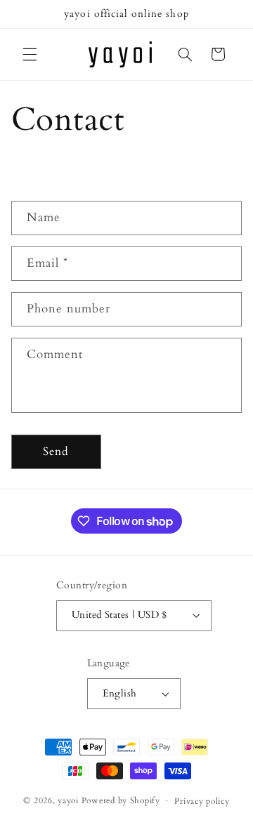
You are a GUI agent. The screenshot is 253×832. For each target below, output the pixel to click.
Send (56, 451)
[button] (29, 54)
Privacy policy (201, 801)
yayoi (68, 800)
